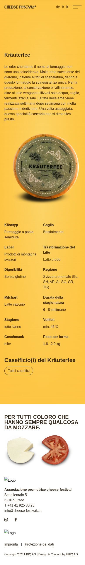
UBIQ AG (72, 554)
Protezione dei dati (39, 544)
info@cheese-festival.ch (22, 510)
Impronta (11, 544)
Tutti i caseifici (19, 371)
